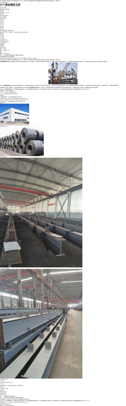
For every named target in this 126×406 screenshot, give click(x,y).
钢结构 (12, 90)
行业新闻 (10, 32)
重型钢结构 (7, 90)
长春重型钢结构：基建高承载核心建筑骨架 (9, 101)
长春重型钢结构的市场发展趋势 (21, 32)
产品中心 (2, 24)
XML (5, 391)
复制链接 (15, 399)
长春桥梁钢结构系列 (4, 41)
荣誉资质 (2, 23)
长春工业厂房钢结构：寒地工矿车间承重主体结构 (11, 100)
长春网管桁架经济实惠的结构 (10, 93)
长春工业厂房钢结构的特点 (10, 92)
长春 (23, 402)
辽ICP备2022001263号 (8, 405)
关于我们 (2, 21)
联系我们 (2, 29)
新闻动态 (2, 27)
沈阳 (21, 402)
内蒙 (16, 402)
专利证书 (11, 382)
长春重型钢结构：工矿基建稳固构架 (8, 96)
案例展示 (2, 26)
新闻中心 (2, 387)
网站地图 (2, 391)
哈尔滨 (26, 402)
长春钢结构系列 (3, 40)
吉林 (10, 402)
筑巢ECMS (7, 403)
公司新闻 (2, 36)
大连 (19, 402)
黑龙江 (13, 402)
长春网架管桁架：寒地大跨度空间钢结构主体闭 (10, 98)
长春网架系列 (3, 43)
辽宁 (8, 402)
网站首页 (2, 20)
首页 (6, 32)
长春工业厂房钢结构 (23, 0)
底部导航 (2, 390)
